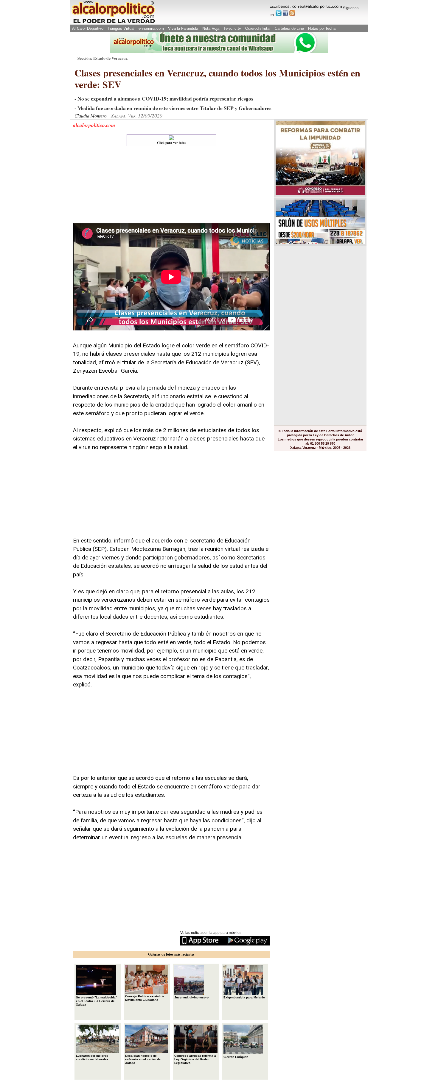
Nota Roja (210, 28)
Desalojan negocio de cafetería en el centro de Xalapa (143, 1059)
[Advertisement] (117, 186)
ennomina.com (151, 28)
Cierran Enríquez (235, 1057)
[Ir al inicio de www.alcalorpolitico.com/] (113, 23)
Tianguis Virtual (121, 28)
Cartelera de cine (289, 28)
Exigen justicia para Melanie (244, 997)
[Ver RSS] (292, 13)
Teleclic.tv (232, 28)
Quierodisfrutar (258, 28)
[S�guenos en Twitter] (279, 13)
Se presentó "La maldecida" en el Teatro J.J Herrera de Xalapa (96, 1001)
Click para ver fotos (171, 142)
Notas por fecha (322, 28)
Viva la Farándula (183, 28)
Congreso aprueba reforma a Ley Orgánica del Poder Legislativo (195, 1059)
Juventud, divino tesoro (191, 997)
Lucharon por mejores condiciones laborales (92, 1057)
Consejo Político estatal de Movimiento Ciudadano (144, 998)
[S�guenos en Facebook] (285, 13)
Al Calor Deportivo (87, 28)
